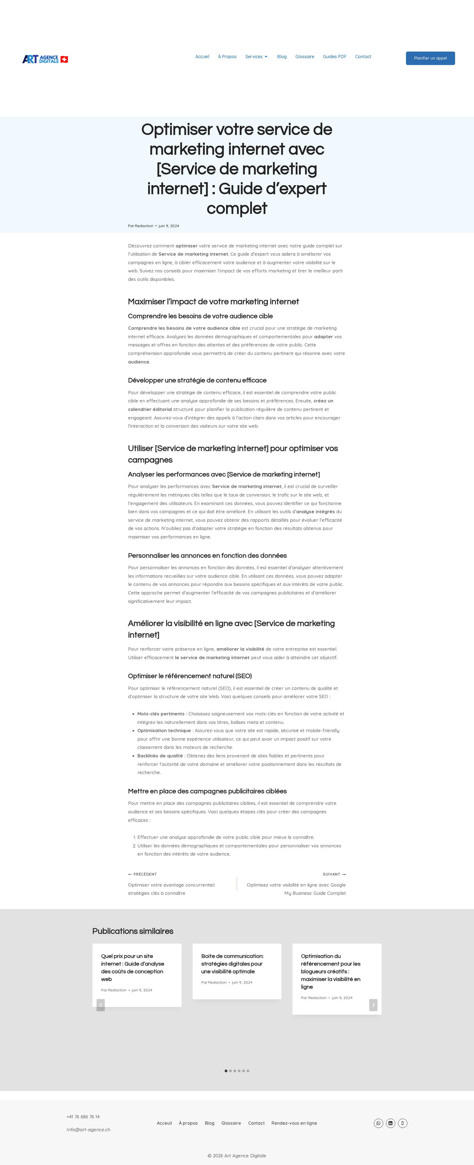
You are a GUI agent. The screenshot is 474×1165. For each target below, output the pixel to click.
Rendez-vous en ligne (294, 1123)
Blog (210, 1123)
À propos (188, 1123)
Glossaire (231, 1123)
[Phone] (402, 1123)
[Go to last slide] (101, 1005)
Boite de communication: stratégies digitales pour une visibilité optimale (232, 964)
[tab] (226, 1071)
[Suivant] (373, 1005)
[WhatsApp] (378, 1123)
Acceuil (164, 1123)
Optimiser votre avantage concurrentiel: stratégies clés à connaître (171, 884)
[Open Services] (266, 56)
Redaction (144, 225)
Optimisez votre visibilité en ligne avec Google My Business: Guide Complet (296, 884)
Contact (256, 1123)
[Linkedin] (390, 1123)
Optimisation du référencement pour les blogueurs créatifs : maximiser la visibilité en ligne (330, 972)
